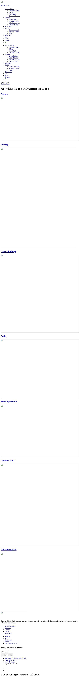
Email (3, 652)
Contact (7, 40)
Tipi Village (12, 14)
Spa (6, 37)
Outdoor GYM (8, 460)
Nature (4, 94)
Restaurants (8, 35)
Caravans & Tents (14, 16)
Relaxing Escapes (14, 23)
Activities (8, 26)
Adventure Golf (8, 549)
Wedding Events (14, 31)
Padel (3, 336)
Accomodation (9, 9)
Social (10, 33)
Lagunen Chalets (14, 10)
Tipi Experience (13, 24)
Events (7, 28)
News (6, 38)
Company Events (14, 30)
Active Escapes (13, 19)
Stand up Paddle (9, 401)
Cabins (11, 12)
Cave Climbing (8, 251)
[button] (5, 82)
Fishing (4, 144)
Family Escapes (13, 21)
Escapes (7, 17)
